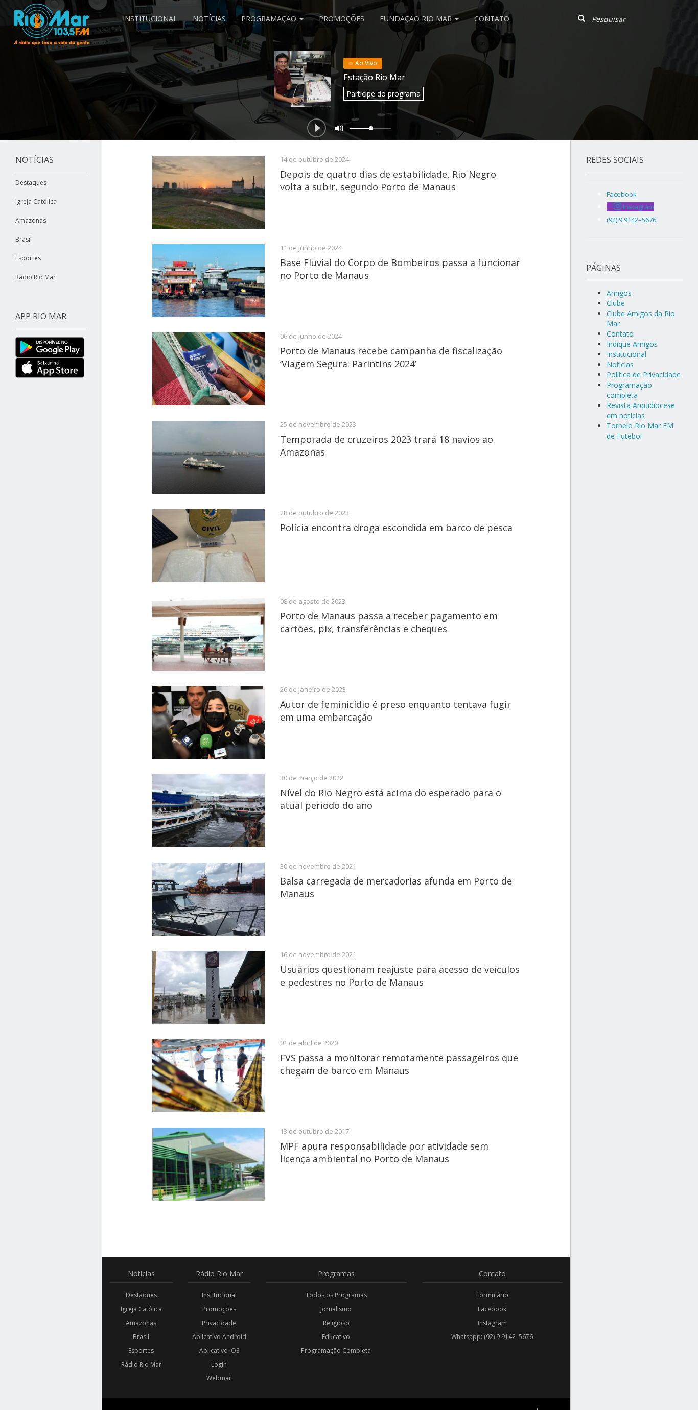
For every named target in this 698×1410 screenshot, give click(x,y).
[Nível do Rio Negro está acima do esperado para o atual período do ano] (208, 810)
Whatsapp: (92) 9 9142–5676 (492, 1336)
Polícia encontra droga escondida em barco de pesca (396, 527)
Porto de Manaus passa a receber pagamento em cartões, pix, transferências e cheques (389, 622)
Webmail (219, 1378)
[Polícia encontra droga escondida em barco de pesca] (208, 545)
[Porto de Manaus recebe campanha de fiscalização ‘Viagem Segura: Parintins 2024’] (208, 368)
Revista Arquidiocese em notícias (641, 410)
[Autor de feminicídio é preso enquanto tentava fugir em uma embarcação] (208, 722)
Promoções (341, 18)
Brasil (23, 239)
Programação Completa (336, 1350)
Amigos (619, 293)
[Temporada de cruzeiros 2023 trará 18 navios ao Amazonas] (208, 457)
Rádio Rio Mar (35, 277)
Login (219, 1364)
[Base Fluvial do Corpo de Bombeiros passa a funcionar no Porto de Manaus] (208, 280)
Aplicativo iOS (219, 1350)
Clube (616, 303)
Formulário (492, 1294)
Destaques (30, 182)
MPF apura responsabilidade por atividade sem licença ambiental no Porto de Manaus (384, 1152)
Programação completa (629, 390)
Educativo (336, 1336)
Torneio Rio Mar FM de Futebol (640, 431)
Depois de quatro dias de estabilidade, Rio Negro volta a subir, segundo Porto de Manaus (388, 180)
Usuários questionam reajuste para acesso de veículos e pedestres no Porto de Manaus (400, 975)
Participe (383, 94)
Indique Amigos (632, 344)
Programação (269, 18)
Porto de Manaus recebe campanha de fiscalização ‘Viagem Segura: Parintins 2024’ (391, 357)
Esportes (28, 258)
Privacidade (219, 1323)
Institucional (150, 18)
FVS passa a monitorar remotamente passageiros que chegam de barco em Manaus (399, 1063)
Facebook (492, 1309)
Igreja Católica (36, 201)
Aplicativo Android (219, 1336)
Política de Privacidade (644, 374)
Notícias (209, 18)
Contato (491, 18)
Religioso (336, 1323)
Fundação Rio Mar (417, 18)
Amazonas (30, 220)
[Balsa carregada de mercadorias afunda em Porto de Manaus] (208, 899)
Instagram (492, 1323)
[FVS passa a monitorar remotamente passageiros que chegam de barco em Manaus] (208, 1075)
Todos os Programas (336, 1294)
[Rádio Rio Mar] (51, 13)
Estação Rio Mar (374, 77)
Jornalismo (336, 1309)
